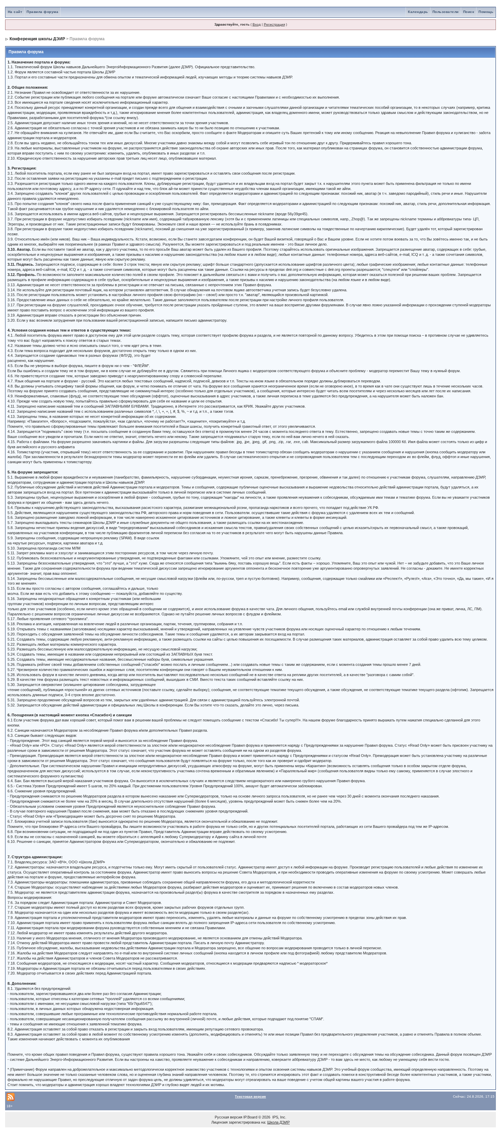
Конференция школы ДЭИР (37, 38)
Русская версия (228, 1117)
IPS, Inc (278, 1117)
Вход (257, 24)
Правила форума (42, 12)
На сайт (15, 12)
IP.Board (250, 1117)
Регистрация (274, 24)
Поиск (468, 12)
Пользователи (445, 12)
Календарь (418, 12)
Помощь (486, 12)
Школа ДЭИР (278, 1122)
